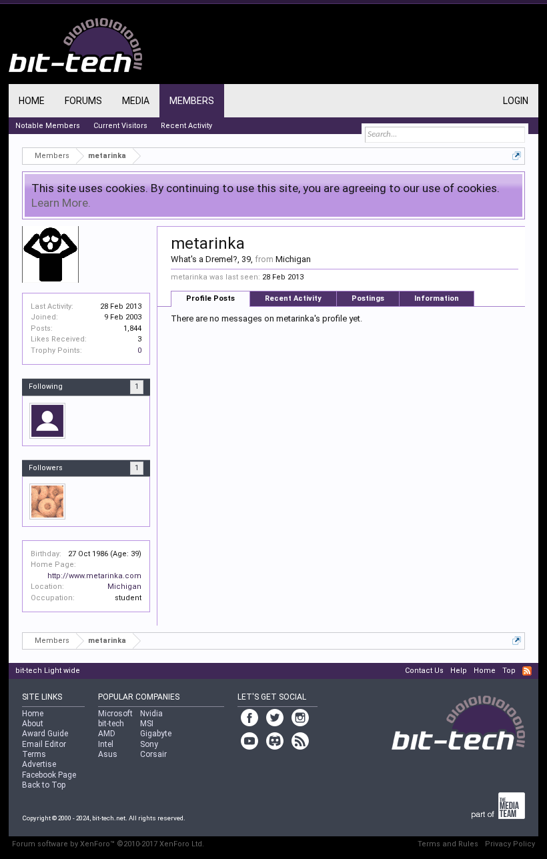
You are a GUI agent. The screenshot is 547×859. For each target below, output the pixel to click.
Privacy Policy (510, 844)
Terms (34, 754)
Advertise (39, 764)
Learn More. (61, 202)
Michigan (124, 586)
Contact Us (424, 670)
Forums (83, 100)
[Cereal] (47, 502)
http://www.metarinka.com (94, 576)
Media (135, 100)
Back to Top (43, 785)
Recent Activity (293, 298)
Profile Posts (210, 298)
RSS (527, 671)
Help (458, 670)
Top (509, 670)
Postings (368, 298)
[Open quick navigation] (516, 155)
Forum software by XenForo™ (108, 844)
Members (191, 100)
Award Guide (45, 733)
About (32, 723)
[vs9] (47, 421)
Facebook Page (49, 775)
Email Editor (44, 744)
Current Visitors (120, 125)
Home (32, 100)
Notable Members (47, 125)
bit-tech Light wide (47, 670)
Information (436, 298)
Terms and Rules (448, 844)
